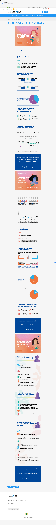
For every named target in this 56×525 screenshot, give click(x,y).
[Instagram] (44, 12)
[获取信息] (15, 9)
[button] (13, 15)
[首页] (9, 12)
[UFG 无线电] (46, 12)
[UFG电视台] (48, 12)
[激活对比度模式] (46, 8)
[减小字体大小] (45, 8)
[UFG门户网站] (14, 496)
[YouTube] (42, 12)
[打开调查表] (48, 15)
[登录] (0, 1)
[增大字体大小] (43, 8)
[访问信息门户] (28, 514)
